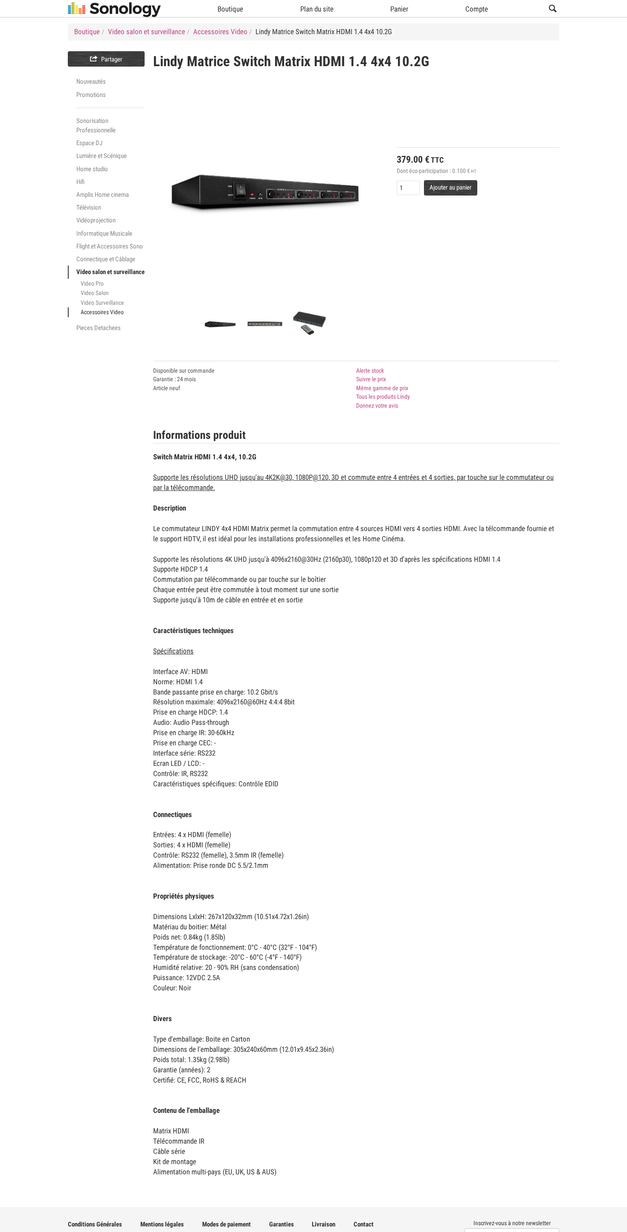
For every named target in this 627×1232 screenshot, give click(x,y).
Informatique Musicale (104, 233)
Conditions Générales (95, 1224)
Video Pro (92, 283)
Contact (364, 1224)
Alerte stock (370, 370)
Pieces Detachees (98, 328)
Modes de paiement (226, 1224)
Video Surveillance (102, 302)
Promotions (91, 95)
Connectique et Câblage (105, 259)
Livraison (323, 1224)
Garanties (281, 1224)
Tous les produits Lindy (383, 396)
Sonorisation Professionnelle (96, 125)
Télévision (88, 207)
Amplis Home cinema (102, 195)
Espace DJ (89, 143)
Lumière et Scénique (101, 156)
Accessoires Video (102, 312)
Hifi (80, 182)
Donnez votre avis (377, 405)
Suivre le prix (371, 379)
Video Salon (95, 292)
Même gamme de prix (382, 388)
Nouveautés (91, 81)
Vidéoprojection (96, 220)
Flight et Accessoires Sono (109, 246)
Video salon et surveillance (110, 272)
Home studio (92, 169)
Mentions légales (162, 1224)
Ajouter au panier (451, 187)
